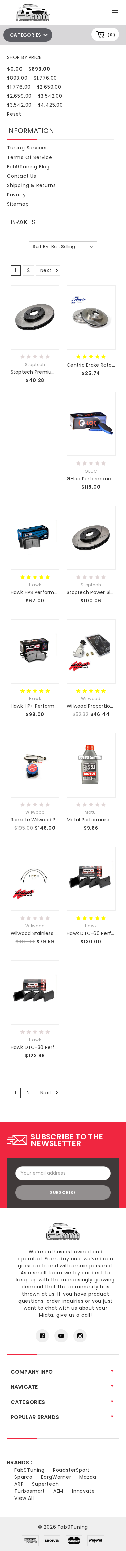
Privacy (16, 194)
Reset (14, 114)
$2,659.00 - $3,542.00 (34, 96)
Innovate (83, 1491)
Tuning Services (27, 147)
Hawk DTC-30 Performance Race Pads (57, 1047)
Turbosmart (29, 1491)
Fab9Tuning (29, 1470)
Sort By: (41, 246)
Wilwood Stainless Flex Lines (44, 933)
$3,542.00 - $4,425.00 (35, 105)
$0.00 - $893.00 (28, 69)
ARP (19, 1484)
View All (24, 1498)
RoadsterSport (71, 1470)
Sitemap (18, 204)
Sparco (23, 1477)
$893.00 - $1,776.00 (32, 78)
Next (46, 270)
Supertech (45, 1484)
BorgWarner (56, 1477)
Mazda (87, 1477)
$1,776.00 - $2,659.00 (34, 87)
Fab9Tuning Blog (28, 166)
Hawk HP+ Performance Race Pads (52, 706)
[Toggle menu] (116, 11)
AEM (58, 1491)
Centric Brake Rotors (91, 364)
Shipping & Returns (31, 185)
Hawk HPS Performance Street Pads (53, 592)
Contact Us (21, 176)
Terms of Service (29, 157)
